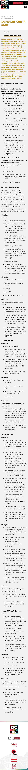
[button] (25, 3)
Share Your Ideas (18, 3)
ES (26, 7)
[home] (6, 4)
